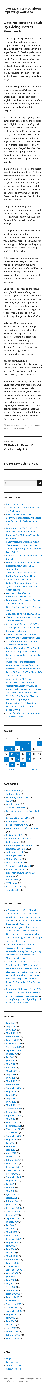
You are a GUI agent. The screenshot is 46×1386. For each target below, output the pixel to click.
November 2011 (13, 1170)
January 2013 (12, 1122)
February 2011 (12, 1201)
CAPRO (9, 801)
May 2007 (11, 1324)
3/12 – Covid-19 (13, 790)
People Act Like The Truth (19, 593)
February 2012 (13, 1160)
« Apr (11, 769)
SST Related (12, 883)
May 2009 (11, 1252)
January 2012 (12, 1163)
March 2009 (12, 1256)
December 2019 (13, 1043)
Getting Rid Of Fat (14, 835)
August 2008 (12, 1273)
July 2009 (10, 1246)
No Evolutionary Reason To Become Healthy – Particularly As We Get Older (23, 521)
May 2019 (10, 1064)
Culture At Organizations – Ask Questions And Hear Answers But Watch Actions (22, 586)
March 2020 (12, 1033)
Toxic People (12, 890)
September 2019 (13, 1050)
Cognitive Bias (13, 804)
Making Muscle (13, 859)
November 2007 (13, 1304)
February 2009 (13, 1259)
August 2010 (12, 1222)
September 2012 (13, 1136)
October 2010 (12, 1215)
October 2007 (12, 1307)
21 (6, 759)
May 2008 (11, 1283)
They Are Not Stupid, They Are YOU (23, 614)
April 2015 (11, 1078)
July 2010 (10, 1225)
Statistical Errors (14, 886)
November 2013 (13, 1108)
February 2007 (13, 1335)
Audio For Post (13, 794)
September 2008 (14, 1270)
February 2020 (13, 1036)
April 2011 (11, 1194)
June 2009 (11, 1249)
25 (28, 759)
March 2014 (11, 1105)
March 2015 (11, 1081)
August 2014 (12, 1091)
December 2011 (13, 1167)
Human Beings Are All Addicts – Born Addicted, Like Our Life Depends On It (22, 706)
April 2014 (11, 1102)
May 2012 (10, 1150)
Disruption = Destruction (18, 596)
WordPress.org (13, 1369)
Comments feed (13, 1365)
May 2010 (10, 1228)
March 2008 (12, 1290)
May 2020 (11, 1026)
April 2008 (11, 1287)
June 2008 (11, 1280)
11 (29, 749)
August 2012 (12, 1139)
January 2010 (12, 1235)
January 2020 (12, 1040)
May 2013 (10, 1119)
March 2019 (11, 1071)
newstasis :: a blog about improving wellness (22, 10)
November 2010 (13, 1211)
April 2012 (11, 1153)
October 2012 (12, 1132)
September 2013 (13, 1115)
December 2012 (13, 1126)
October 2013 (12, 1112)
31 (23, 764)
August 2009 (12, 1242)
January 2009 (12, 1263)
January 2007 (12, 1338)
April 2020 (11, 1030)
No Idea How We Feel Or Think (21, 634)
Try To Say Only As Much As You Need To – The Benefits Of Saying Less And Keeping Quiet (22, 696)
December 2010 (13, 1208)
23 (17, 759)
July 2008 (10, 1276)
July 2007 (10, 1318)
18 (28, 754)
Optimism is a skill (15, 504)
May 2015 (10, 1074)
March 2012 (11, 1156)
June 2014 (10, 1095)
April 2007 (11, 1328)
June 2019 (10, 1060)
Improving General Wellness (20, 845)
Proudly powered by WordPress (16, 1381)
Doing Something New (17, 825)
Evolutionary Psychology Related (22, 828)
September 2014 (13, 1088)
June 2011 (10, 1187)
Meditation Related (15, 862)
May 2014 (10, 1098)
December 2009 (13, 1239)
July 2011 (10, 1184)
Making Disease (14, 855)
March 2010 (11, 1232)
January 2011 (12, 1204)
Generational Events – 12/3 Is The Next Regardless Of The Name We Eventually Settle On (22, 627)
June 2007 (11, 1321)
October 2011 (12, 1174)
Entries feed (12, 1362)
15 (12, 754)
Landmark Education (16, 849)
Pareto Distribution (15, 869)
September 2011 (13, 1177)
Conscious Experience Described (22, 811)
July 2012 (10, 1143)
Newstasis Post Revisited (18, 866)
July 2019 (10, 1057)
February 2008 (13, 1294)
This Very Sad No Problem (19, 579)
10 (23, 749)
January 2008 (12, 1297)
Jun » (34, 769)
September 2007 (14, 1311)
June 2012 (10, 1146)
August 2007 (12, 1314)
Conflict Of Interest (15, 807)
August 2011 (11, 1180)
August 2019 (12, 1054)
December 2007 (13, 1300)
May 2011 (10, 1191)
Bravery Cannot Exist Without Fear (23, 638)
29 (12, 764)
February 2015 (12, 1084)
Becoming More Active (17, 797)
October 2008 (12, 1266)
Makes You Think (24, 428)
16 (17, 754)
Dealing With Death (15, 821)
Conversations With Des (18, 818)
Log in (9, 1358)
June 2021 (10, 1023)
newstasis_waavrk (14, 425)
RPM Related (12, 879)
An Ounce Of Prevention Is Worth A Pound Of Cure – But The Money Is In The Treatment (24, 672)
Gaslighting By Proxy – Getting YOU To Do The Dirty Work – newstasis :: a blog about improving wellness (24, 992)
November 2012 (13, 1129)
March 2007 (12, 1331)
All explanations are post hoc (20, 514)
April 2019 (11, 1067)
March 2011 (11, 1198)
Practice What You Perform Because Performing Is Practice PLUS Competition (23, 565)
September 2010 (13, 1218)
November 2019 (13, 1047)
